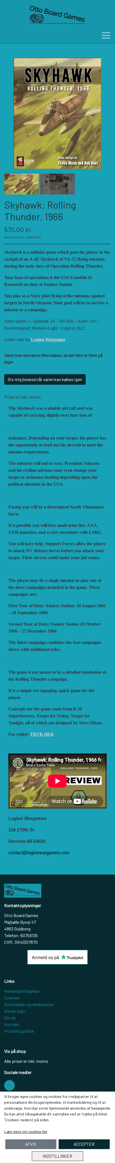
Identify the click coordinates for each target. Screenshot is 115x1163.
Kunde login (15, 1011)
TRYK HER (42, 734)
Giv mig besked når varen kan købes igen (45, 379)
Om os (10, 1017)
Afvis (30, 1144)
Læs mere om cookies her (25, 1131)
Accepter (84, 1144)
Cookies (12, 997)
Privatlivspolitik (19, 1031)
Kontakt (12, 1024)
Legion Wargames (48, 339)
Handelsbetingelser (22, 991)
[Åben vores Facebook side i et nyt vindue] (9, 1085)
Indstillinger (57, 1156)
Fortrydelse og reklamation (29, 1004)
